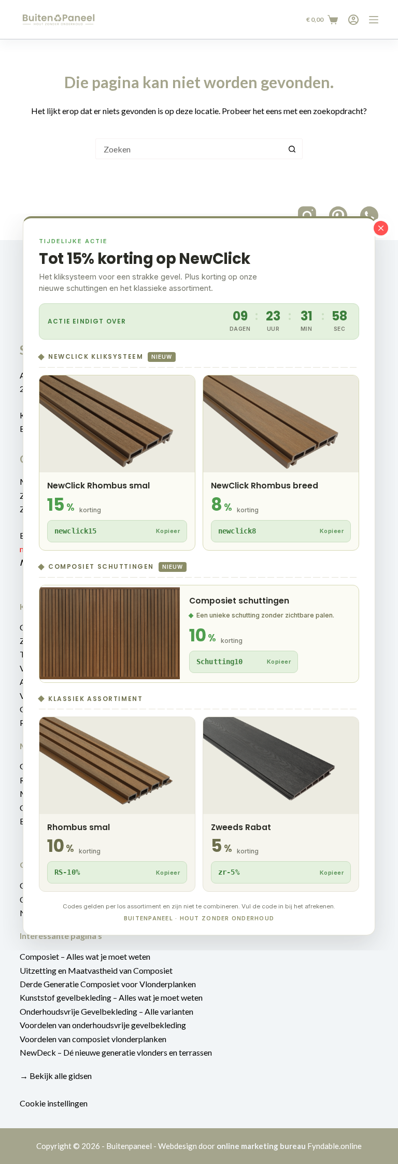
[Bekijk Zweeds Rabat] (281, 804)
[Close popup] (381, 228)
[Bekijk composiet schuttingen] (199, 633)
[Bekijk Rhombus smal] (117, 804)
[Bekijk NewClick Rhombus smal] (117, 462)
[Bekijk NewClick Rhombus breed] (281, 462)
